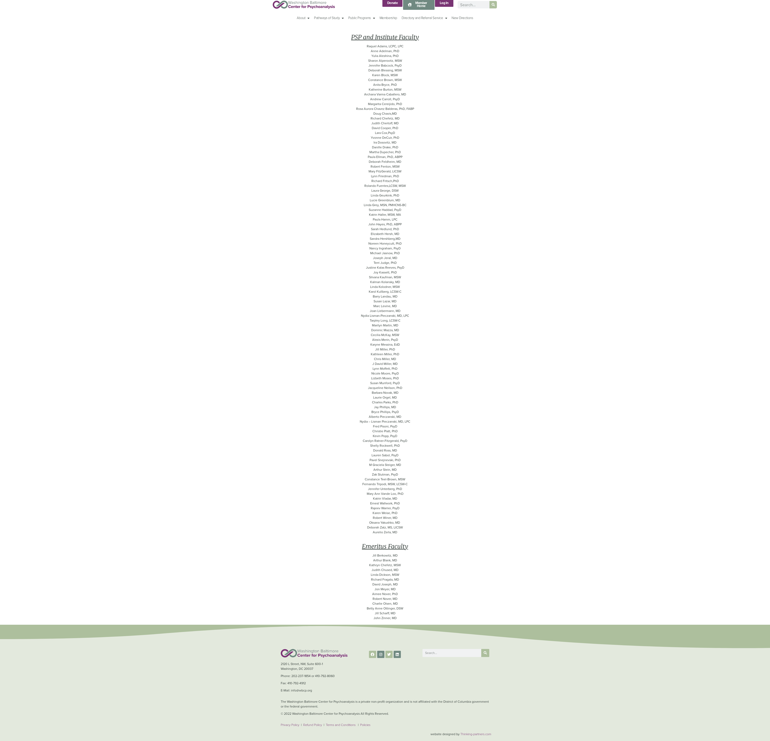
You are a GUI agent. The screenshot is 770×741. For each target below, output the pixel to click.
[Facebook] (372, 654)
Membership (388, 17)
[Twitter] (389, 654)
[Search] (493, 4)
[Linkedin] (397, 654)
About (301, 17)
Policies (365, 725)
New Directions (462, 17)
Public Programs (359, 17)
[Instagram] (380, 654)
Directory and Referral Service (422, 17)
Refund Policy (313, 725)
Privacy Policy (290, 725)
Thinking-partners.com (475, 734)
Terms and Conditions (341, 725)
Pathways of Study (327, 17)
